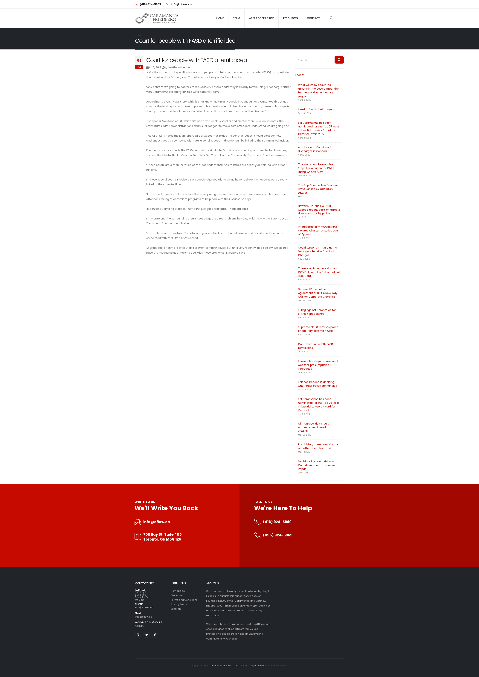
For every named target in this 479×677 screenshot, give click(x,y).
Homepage (178, 590)
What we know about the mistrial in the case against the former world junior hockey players (318, 90)
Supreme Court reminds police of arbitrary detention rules (318, 329)
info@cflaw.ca (156, 522)
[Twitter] (147, 635)
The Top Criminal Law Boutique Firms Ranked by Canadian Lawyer (318, 189)
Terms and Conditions (184, 599)
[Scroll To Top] (472, 673)
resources (290, 18)
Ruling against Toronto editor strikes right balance (317, 312)
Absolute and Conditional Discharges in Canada (314, 149)
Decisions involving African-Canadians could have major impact (317, 465)
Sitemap (176, 608)
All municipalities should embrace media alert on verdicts (314, 427)
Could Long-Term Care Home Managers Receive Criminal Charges (317, 251)
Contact (313, 18)
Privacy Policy (179, 604)
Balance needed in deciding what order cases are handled (317, 384)
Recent (299, 75)
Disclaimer (177, 595)
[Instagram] (138, 635)
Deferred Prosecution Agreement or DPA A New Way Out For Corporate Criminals (317, 293)
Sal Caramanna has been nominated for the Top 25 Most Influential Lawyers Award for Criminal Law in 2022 (318, 128)
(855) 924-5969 (277, 535)
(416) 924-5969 (277, 522)
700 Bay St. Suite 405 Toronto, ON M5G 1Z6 (162, 537)
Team (236, 18)
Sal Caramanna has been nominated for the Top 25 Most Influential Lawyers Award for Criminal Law (318, 404)
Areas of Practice (261, 18)
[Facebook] (155, 635)
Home (220, 18)
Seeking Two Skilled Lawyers (316, 109)
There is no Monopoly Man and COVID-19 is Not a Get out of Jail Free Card (319, 272)
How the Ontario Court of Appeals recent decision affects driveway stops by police (319, 209)
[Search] (331, 18)
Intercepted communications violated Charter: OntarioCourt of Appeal (318, 230)
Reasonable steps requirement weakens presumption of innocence (318, 365)
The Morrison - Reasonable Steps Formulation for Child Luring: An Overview (316, 168)
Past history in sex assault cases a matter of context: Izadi (319, 446)
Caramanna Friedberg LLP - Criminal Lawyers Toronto (237, 665)
